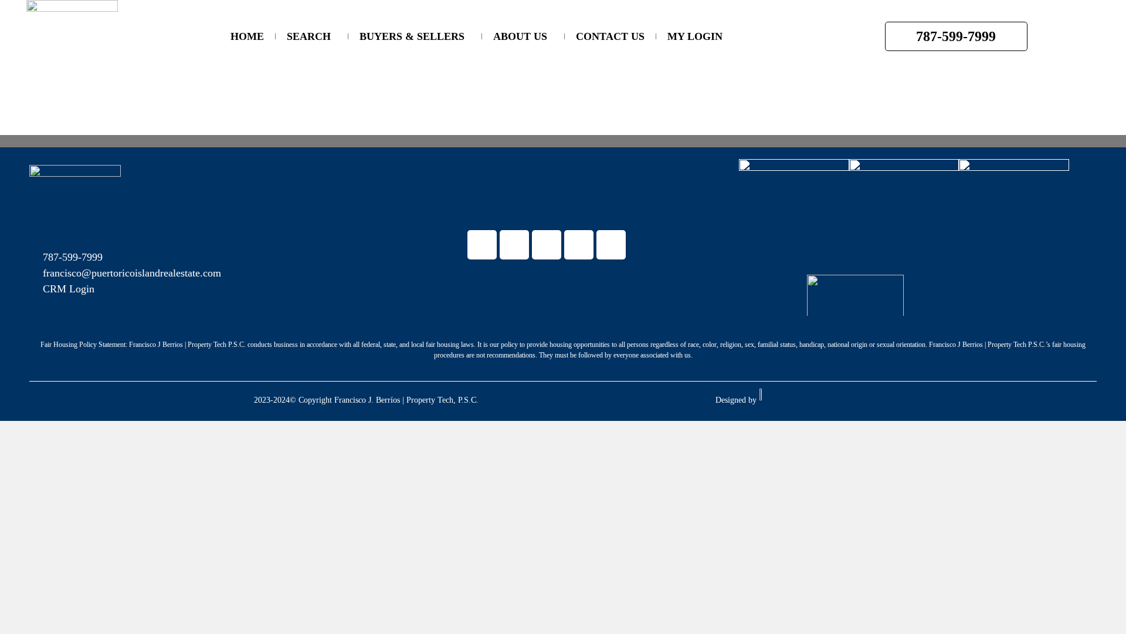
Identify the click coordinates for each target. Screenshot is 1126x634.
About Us (520, 36)
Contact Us (610, 36)
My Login (695, 36)
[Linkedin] (514, 244)
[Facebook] (482, 244)
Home (247, 36)
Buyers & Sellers (411, 36)
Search (309, 36)
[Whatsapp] (546, 244)
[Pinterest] (611, 244)
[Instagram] (578, 244)
